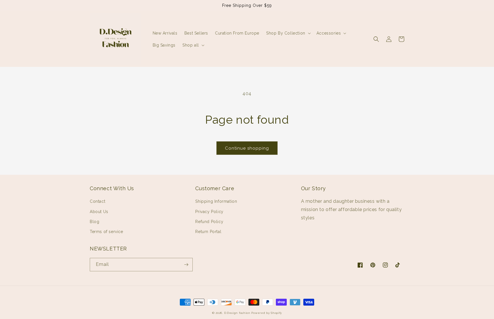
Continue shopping (247, 148)
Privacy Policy (209, 211)
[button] (288, 33)
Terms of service (106, 231)
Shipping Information (216, 201)
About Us (99, 211)
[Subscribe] (186, 264)
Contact (97, 201)
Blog (94, 221)
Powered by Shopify (266, 312)
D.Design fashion (237, 312)
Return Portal (208, 231)
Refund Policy (209, 221)
